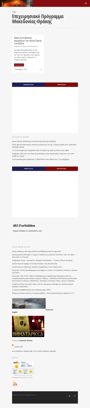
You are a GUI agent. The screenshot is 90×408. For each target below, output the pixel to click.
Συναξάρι (18, 347)
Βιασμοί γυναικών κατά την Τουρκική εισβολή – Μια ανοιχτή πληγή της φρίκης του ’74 (43, 293)
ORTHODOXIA (61, 169)
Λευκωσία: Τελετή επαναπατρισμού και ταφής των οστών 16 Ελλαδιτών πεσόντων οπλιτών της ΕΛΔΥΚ (44, 271)
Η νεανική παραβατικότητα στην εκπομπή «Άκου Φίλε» (31, 290)
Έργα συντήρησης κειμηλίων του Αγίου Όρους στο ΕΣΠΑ (28, 40)
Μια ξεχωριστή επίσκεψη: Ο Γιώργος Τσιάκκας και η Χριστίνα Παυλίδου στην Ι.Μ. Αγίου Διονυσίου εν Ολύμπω (43, 256)
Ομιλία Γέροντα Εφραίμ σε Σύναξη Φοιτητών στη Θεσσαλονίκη (34, 264)
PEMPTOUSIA (28, 169)
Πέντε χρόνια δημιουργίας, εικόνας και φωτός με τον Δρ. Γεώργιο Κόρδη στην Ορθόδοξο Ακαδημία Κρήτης (44, 146)
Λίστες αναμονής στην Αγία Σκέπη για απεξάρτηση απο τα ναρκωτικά (36, 251)
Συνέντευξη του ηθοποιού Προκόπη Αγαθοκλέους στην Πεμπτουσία (37, 267)
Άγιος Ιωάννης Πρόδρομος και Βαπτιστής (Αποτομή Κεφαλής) (34, 141)
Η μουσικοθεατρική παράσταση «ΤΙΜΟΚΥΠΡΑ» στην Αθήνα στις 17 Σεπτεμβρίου (40, 159)
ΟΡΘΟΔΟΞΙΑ (61, 85)
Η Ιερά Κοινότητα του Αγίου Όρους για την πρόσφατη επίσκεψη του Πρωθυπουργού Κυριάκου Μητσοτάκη (42, 285)
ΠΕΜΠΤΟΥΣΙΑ (28, 85)
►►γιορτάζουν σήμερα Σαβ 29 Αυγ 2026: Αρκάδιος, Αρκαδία (34, 351)
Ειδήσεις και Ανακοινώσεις (29, 46)
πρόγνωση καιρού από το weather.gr (23, 375)
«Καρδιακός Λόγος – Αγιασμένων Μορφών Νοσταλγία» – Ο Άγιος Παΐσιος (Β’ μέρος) (42, 260)
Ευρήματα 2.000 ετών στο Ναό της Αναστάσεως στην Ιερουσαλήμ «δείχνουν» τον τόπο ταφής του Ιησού (43, 155)
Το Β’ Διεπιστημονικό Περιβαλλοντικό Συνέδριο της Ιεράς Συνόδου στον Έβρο (40, 150)
